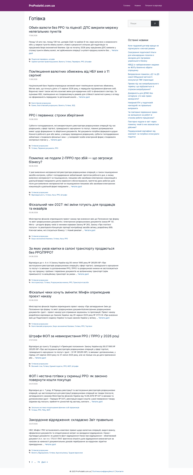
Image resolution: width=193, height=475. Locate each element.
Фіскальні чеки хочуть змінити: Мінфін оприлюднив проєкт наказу (69, 294)
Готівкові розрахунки (39, 146)
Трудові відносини (75, 453)
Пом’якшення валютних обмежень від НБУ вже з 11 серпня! (69, 73)
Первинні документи (46, 148)
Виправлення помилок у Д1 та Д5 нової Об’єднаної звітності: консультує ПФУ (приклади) (143, 77)
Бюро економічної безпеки (42, 239)
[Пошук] (155, 23)
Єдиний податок (56, 366)
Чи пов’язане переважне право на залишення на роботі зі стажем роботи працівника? (142, 115)
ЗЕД (73, 105)
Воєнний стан (36, 366)
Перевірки (76, 62)
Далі (44, 462)
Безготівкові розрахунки (41, 103)
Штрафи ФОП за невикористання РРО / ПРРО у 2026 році (74, 336)
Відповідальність (38, 195)
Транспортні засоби (81, 282)
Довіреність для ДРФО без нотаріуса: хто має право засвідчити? (140, 96)
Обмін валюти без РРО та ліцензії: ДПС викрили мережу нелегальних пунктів (73, 29)
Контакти (119, 471)
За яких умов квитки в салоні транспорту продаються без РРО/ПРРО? (71, 250)
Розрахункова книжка (59, 282)
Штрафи (88, 62)
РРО (82, 62)
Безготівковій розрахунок (47, 105)
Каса (54, 195)
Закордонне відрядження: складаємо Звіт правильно (71, 420)
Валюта (62, 62)
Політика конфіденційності (103, 471)
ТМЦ (44, 410)
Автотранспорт (37, 282)
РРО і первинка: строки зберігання (56, 115)
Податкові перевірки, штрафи (43, 59)
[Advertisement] (144, 182)
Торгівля (88, 326)
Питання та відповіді (153, 5)
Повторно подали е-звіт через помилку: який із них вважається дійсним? (143, 124)
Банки (33, 105)
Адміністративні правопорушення (44, 62)
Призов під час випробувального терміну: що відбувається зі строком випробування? (143, 86)
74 (38, 462)
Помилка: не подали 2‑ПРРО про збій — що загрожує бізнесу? (71, 160)
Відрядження (43, 453)
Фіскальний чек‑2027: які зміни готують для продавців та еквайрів (72, 206)
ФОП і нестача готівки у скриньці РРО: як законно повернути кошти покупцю (68, 378)
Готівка (68, 62)
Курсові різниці (62, 453)
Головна (126, 5)
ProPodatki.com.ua (42, 5)
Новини (138, 5)
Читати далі (84, 97)
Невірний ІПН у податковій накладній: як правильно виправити (140, 105)
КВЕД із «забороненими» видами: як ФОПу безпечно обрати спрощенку (143, 67)
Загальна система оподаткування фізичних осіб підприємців (55, 407)
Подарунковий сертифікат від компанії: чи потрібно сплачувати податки (143, 134)
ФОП (69, 366)
